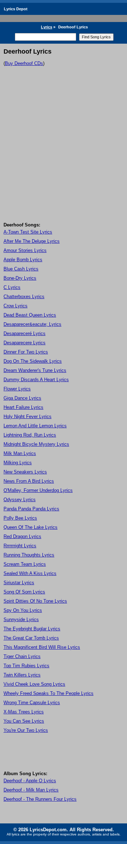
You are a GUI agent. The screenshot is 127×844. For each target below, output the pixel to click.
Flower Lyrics (17, 388)
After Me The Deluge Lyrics (32, 241)
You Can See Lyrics (24, 721)
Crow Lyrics (16, 305)
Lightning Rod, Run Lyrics (30, 435)
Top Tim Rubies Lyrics (26, 665)
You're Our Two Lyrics (26, 730)
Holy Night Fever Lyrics (28, 416)
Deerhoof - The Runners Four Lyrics (40, 799)
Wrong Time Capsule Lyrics (32, 702)
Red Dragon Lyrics (22, 536)
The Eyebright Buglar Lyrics (32, 628)
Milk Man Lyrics (20, 453)
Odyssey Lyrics (20, 499)
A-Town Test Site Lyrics (28, 232)
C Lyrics (12, 287)
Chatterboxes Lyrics (24, 296)
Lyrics (46, 27)
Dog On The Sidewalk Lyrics (33, 361)
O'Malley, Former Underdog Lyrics (38, 490)
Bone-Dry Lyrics (20, 278)
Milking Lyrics (18, 462)
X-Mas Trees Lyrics (24, 711)
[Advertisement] (63, 155)
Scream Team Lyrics (25, 564)
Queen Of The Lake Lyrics (31, 527)
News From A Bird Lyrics (29, 481)
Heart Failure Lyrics (23, 407)
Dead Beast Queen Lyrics (30, 315)
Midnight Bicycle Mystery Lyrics (36, 444)
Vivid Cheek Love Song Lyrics (34, 684)
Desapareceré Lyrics (25, 333)
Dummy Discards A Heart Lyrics (36, 379)
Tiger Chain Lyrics (22, 656)
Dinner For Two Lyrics (26, 352)
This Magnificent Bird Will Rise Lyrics (42, 647)
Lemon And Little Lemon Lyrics (35, 425)
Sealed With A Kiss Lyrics (30, 573)
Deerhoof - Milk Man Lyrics (31, 790)
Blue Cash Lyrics (21, 269)
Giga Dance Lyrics (22, 398)
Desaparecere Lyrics (25, 342)
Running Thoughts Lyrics (29, 555)
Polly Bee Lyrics (20, 518)
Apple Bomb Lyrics (23, 259)
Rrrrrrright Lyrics (20, 545)
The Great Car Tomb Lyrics (31, 638)
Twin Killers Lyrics (22, 675)
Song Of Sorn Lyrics (24, 591)
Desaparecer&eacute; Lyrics (32, 324)
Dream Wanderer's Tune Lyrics (35, 370)
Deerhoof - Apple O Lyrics (30, 780)
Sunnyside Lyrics (21, 619)
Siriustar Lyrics (19, 582)
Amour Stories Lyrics (25, 250)
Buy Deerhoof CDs (24, 63)
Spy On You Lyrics (23, 610)
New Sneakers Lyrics (25, 472)
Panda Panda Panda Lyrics (31, 508)
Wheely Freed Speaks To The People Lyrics (48, 693)
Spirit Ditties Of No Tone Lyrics (35, 601)
